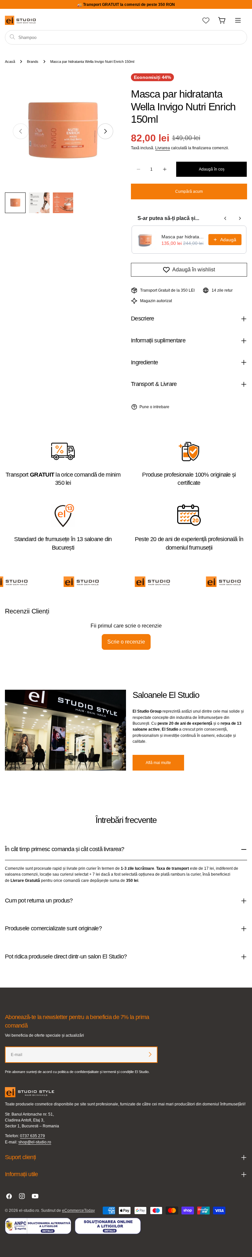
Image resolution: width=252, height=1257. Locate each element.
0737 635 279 (32, 1136)
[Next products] (240, 218)
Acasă (10, 62)
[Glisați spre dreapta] (105, 131)
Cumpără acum (189, 191)
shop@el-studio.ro (34, 1142)
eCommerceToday (78, 1210)
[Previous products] (225, 218)
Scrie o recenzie (126, 642)
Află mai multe (158, 762)
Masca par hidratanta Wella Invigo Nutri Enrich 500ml (182, 236)
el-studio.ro (29, 1210)
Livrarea (162, 148)
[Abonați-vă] (150, 1054)
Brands (32, 62)
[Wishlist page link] (205, 20)
